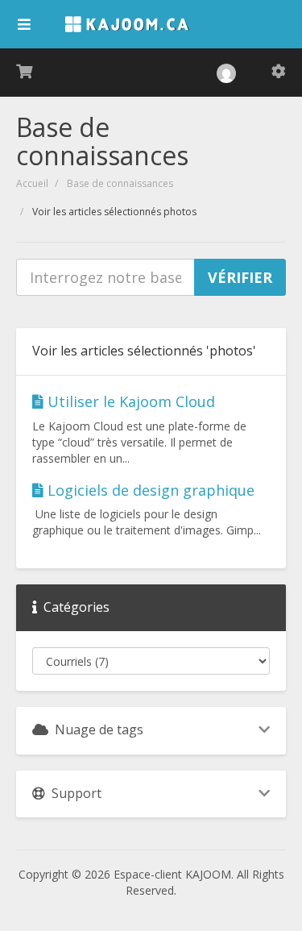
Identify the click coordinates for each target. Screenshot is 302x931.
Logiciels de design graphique (148, 490)
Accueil (32, 183)
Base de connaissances (120, 183)
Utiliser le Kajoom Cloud (129, 401)
